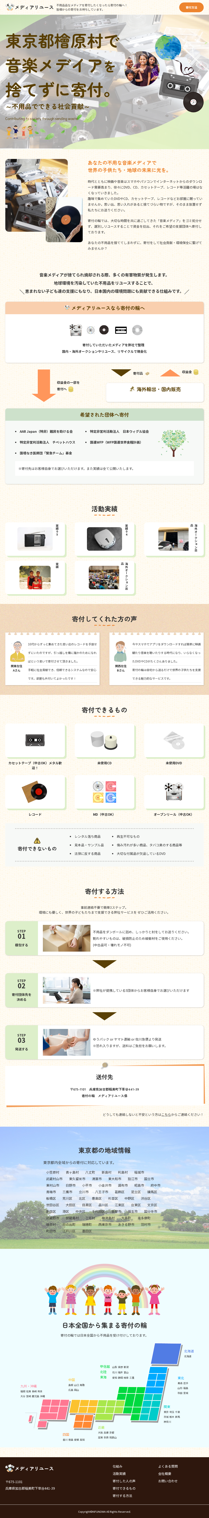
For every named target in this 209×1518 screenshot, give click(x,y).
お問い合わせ (168, 1480)
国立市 (149, 1178)
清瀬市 (97, 1178)
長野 (120, 1367)
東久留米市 (77, 1178)
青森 (180, 1383)
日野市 (71, 1185)
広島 (70, 1390)
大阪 (100, 1432)
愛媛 (76, 1439)
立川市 (84, 1191)
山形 (180, 1388)
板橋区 (51, 1198)
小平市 (87, 1185)
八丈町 (90, 1172)
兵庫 (106, 1432)
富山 (126, 1372)
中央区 (80, 1211)
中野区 (129, 1198)
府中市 (155, 1185)
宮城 (185, 1393)
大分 (22, 1396)
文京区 (152, 1204)
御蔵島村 (72, 1217)
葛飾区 (120, 1191)
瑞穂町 (87, 1224)
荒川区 (67, 1198)
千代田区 (98, 1211)
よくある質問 (168, 1466)
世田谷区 (52, 1204)
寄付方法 (191, 7)
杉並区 (113, 1198)
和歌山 (113, 1437)
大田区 (71, 1204)
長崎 (34, 1391)
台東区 (136, 1204)
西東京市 (104, 1224)
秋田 (180, 1393)
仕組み (117, 1466)
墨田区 (87, 1230)
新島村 (106, 1172)
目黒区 (87, 1204)
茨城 (166, 1416)
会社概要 (164, 1473)
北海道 (187, 1356)
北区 (82, 1198)
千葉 (177, 1412)
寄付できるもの (124, 1488)
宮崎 (28, 1396)
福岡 (22, 1391)
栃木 (171, 1416)
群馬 (177, 1416)
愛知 (114, 1377)
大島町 (126, 1217)
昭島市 (139, 1185)
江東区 (120, 1204)
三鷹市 (67, 1191)
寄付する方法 (122, 1495)
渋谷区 (146, 1198)
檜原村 (51, 1224)
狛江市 (133, 1178)
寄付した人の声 (124, 1480)
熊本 (40, 1391)
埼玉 (171, 1412)
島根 (70, 1385)
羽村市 (146, 1224)
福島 (185, 1388)
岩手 (185, 1383)
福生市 (133, 1211)
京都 (111, 1432)
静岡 (120, 1377)
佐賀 (28, 1391)
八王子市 (101, 1191)
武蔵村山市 (54, 1178)
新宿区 (51, 1211)
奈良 (106, 1437)
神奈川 (167, 1421)
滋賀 (100, 1437)
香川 (65, 1439)
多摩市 (116, 1211)
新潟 (126, 1367)
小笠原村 (52, 1172)
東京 (166, 1412)
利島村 (123, 1172)
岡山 (76, 1390)
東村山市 (52, 1185)
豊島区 (97, 1198)
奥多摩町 (144, 1217)
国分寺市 (150, 1211)
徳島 (70, 1439)
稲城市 (139, 1172)
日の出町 (69, 1224)
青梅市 (51, 1191)
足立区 (136, 1191)
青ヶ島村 (72, 1172)
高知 (82, 1439)
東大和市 (114, 1178)
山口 (76, 1385)
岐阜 (126, 1377)
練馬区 (152, 1191)
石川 (114, 1372)
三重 (131, 1377)
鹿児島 (35, 1396)
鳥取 (82, 1385)
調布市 (123, 1185)
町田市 (51, 1230)
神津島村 (108, 1217)
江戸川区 (69, 1230)
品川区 (103, 1204)
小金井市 (104, 1185)
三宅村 (90, 1217)
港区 (65, 1211)
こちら (166, 1114)
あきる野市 (126, 1224)
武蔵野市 (52, 1217)
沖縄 (42, 1396)
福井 (120, 1372)
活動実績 (119, 1473)
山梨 (114, 1367)
